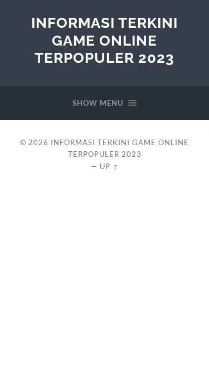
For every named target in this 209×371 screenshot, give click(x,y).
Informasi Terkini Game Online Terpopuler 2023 (104, 40)
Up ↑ (109, 166)
